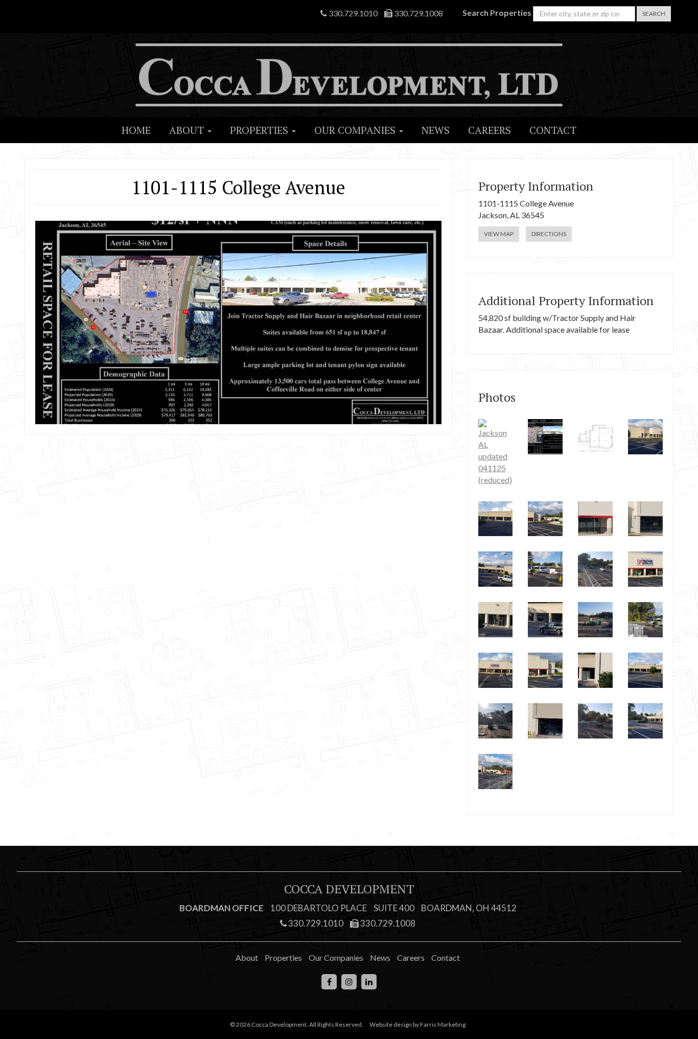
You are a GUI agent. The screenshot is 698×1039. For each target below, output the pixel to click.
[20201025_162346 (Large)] (545, 619)
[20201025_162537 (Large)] (645, 619)
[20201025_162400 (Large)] (595, 519)
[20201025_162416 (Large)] (545, 670)
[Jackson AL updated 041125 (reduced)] (495, 452)
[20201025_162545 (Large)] (595, 619)
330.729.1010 (352, 13)
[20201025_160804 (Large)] (645, 720)
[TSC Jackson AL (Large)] (545, 569)
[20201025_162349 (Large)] (495, 619)
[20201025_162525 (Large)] (495, 670)
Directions (548, 234)
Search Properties (496, 12)
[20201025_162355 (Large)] (545, 720)
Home (136, 130)
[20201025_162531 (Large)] (595, 569)
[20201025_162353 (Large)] (595, 670)
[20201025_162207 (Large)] (595, 720)
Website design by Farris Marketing (417, 1024)
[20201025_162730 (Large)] (495, 519)
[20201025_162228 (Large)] (495, 569)
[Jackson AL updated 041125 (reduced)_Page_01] (545, 436)
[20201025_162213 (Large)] (495, 771)
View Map (499, 234)
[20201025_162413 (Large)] (645, 569)
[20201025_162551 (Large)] (495, 720)
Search (653, 13)
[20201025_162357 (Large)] (645, 519)
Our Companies (356, 130)
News (436, 130)
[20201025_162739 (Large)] (645, 436)
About (187, 130)
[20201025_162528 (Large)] (545, 519)
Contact (552, 130)
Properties (260, 130)
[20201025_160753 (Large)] (645, 670)
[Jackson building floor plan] (595, 436)
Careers (489, 130)
